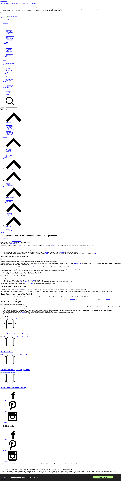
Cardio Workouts (9, 38)
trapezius (46, 252)
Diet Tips (8, 69)
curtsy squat (45, 245)
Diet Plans (8, 68)
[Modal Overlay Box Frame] (60, 477)
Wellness (5, 73)
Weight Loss (5, 64)
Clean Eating (8, 49)
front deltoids (94, 253)
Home (4, 21)
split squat (53, 245)
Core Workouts (9, 33)
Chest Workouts (9, 32)
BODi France (8, 92)
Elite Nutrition (9, 55)
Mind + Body (8, 78)
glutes (21, 281)
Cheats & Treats (9, 51)
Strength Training (9, 39)
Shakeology (8, 46)
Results (4, 81)
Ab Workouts (8, 28)
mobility (47, 253)
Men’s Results (9, 86)
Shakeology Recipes (10, 63)
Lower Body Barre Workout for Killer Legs (15, 334)
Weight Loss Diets (9, 70)
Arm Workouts (9, 30)
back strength (73, 299)
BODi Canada (9, 94)
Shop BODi (3, 17)
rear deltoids (62, 252)
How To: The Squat (7, 352)
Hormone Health (9, 79)
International (6, 87)
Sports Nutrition (9, 54)
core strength (30, 283)
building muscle (74, 247)
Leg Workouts (9, 34)
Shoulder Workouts (10, 36)
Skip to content (4, 1)
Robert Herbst (33, 266)
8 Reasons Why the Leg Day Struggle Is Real (15, 370)
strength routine (18, 289)
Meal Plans (8, 52)
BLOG (4, 238)
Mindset (5, 56)
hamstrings (27, 281)
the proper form (51, 306)
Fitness (4, 25)
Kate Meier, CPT (77, 263)
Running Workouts (10, 40)
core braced (22, 312)
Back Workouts (9, 31)
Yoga (7, 42)
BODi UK (8, 93)
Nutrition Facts (9, 48)
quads (33, 280)
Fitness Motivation (10, 76)
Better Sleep (8, 80)
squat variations (19, 245)
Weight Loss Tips (9, 72)
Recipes (4, 60)
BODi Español (9, 91)
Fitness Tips (8, 37)
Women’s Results (9, 85)
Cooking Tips (8, 50)
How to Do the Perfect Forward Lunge (13, 388)
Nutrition (5, 43)
